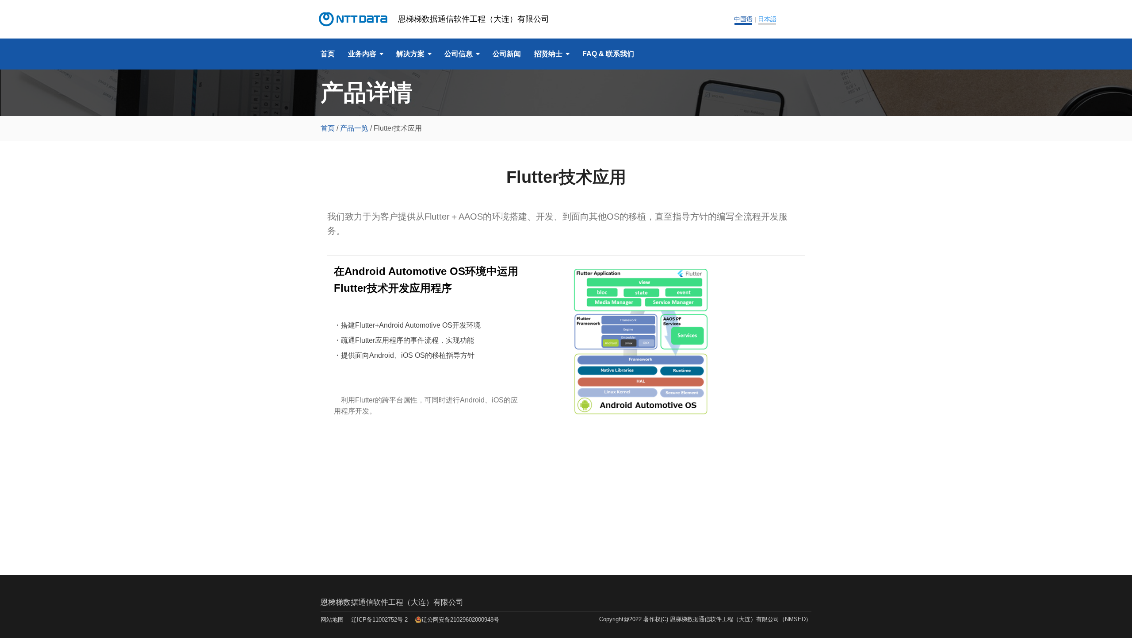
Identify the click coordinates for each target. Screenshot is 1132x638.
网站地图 (332, 619)
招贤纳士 (548, 54)
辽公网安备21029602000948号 (460, 619)
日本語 (767, 19)
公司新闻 (507, 54)
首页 (328, 54)
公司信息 (458, 54)
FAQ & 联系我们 (608, 54)
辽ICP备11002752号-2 (379, 619)
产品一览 (354, 128)
